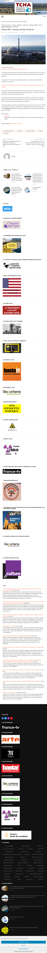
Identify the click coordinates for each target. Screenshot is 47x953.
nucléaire (40, 131)
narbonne (20, 868)
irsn (19, 865)
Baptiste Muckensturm (21, 69)
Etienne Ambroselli (37, 857)
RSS (5, 585)
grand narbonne (8, 862)
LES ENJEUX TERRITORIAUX (7, 69)
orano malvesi (7, 871)
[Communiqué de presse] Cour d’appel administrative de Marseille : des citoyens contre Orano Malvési (16, 177)
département (9, 857)
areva (8, 25)
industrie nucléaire (33, 25)
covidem (24, 851)
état (41, 879)
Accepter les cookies (23, 942)
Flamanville (19, 25)
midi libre (40, 865)
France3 (24, 860)
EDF (11, 25)
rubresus (7, 876)
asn (21, 849)
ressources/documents (6, 26)
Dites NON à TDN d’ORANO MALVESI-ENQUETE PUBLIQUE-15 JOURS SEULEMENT (22, 670)
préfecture (19, 873)
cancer (40, 849)
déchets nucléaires (38, 854)
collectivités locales (8, 131)
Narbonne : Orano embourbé (10, 692)
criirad (38, 851)
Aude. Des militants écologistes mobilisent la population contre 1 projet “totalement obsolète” (16, 190)
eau (23, 857)
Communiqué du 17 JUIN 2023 (10, 626)
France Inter (25, 25)
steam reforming (38, 876)
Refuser (23, 945)
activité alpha (9, 846)
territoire (6, 133)
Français (8, 0)
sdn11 (26, 876)
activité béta (25, 846)
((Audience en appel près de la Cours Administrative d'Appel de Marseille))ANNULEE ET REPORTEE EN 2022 (12, 144)
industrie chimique (23, 862)
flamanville (19, 131)
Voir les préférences (23, 948)
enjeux (14, 25)
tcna (23, 32)
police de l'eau (30, 871)
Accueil (3, 21)
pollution (41, 871)
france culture (38, 860)
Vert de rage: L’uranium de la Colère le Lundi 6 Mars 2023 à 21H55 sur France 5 (21, 681)
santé (17, 876)
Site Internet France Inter (16, 123)
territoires (15, 26)
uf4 (18, 879)
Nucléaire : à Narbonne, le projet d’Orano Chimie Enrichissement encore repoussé (23, 647)
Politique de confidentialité (28, 951)
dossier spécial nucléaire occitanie (12, 854)
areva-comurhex (9, 849)
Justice (29, 865)
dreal (27, 854)
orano (41, 868)
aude (30, 849)
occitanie (31, 868)
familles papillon (9, 860)
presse (7, 873)
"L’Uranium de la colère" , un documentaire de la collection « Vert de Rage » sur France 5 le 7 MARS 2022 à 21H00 (34, 144)
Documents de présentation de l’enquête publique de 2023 (17, 636)
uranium (29, 879)
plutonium (18, 871)
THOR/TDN (7, 879)
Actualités (3, 25)
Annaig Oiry (7, 116)
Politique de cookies (18, 951)
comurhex (9, 851)
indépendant (8, 865)
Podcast (40, 25)
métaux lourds (7, 868)
